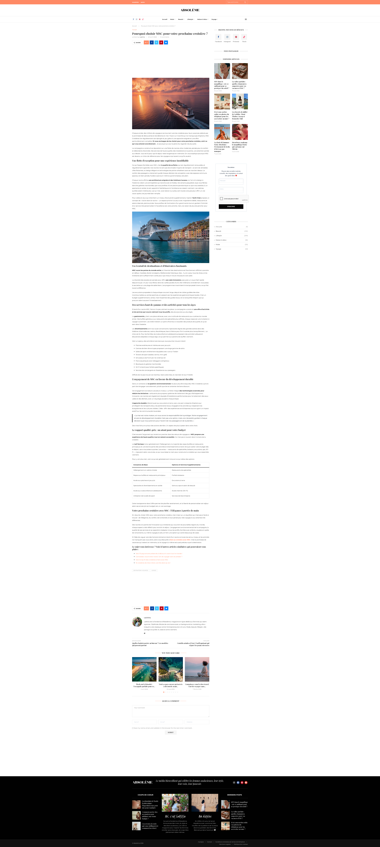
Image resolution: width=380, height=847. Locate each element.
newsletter (135, 2)
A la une (232, 227)
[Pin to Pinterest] (161, 42)
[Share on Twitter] (156, 42)
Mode (172, 19)
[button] (134, 674)
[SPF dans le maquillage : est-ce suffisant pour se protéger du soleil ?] (222, 71)
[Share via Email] (166, 42)
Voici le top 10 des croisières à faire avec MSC (152, 560)
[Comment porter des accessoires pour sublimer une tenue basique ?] (136, 815)
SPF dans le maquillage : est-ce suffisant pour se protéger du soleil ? (221, 85)
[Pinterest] (139, 19)
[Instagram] (136, 19)
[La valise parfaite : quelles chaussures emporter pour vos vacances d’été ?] (240, 71)
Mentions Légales (225, 844)
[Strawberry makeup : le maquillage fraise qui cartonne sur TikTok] (240, 132)
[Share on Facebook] (152, 42)
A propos (201, 842)
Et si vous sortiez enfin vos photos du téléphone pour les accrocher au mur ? (221, 115)
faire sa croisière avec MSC (180, 540)
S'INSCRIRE (231, 206)
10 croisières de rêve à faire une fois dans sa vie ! (153, 563)
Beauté (180, 19)
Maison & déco (202, 19)
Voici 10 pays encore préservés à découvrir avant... (170, 685)
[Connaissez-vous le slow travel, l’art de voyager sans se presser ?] (197, 669)
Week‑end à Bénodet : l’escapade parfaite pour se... (144, 685)
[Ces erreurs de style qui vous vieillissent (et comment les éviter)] (136, 826)
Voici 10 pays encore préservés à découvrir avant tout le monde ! (159, 553)
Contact (209, 842)
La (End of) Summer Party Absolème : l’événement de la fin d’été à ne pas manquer (222, 146)
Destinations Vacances (140, 570)
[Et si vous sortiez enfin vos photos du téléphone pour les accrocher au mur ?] (222, 101)
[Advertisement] (170, 61)
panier (143, 2)
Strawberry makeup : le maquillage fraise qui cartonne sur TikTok (240, 145)
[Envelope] (246, 782)
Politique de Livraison (241, 844)
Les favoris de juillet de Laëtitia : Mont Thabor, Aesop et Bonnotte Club (239, 115)
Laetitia (142, 37)
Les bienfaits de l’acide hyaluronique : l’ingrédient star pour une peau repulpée (150, 804)
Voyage (214, 19)
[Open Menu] (246, 19)
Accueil (164, 19)
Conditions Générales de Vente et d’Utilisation (230, 842)
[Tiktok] (143, 19)
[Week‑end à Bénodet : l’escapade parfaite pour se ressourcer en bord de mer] (144, 669)
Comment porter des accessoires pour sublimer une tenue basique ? (149, 815)
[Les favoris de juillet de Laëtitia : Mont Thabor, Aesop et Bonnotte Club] (240, 101)
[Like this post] (147, 42)
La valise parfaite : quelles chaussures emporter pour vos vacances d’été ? (239, 85)
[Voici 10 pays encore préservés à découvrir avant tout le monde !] (171, 669)
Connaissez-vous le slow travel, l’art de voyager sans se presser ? (159, 557)
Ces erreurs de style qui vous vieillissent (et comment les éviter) (150, 826)
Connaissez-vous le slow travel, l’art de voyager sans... (197, 685)
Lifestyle (190, 19)
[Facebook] (133, 19)
